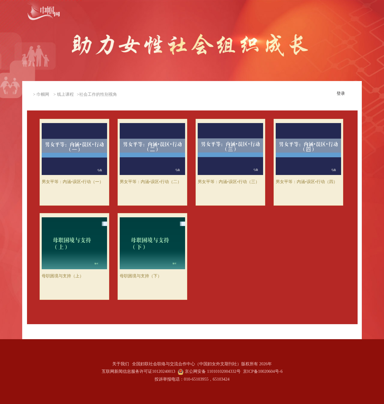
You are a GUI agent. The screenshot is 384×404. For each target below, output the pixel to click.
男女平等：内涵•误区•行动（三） (229, 181)
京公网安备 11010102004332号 (213, 371)
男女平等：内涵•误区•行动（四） (307, 181)
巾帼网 (43, 94)
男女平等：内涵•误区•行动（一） (73, 181)
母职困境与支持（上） (63, 276)
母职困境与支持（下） (141, 276)
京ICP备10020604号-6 (263, 371)
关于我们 (120, 364)
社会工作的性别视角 (98, 94)
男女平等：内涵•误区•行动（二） (151, 181)
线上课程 (65, 94)
